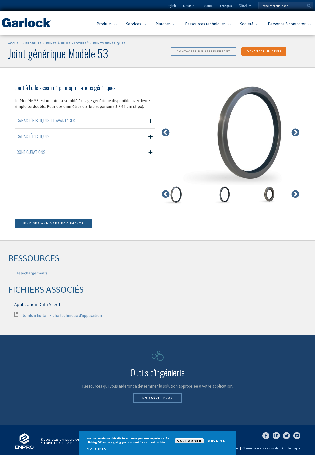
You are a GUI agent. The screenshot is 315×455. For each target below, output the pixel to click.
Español (207, 6)
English (171, 6)
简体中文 (245, 6)
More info (97, 448)
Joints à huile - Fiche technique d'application (62, 315)
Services (133, 24)
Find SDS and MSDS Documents (53, 223)
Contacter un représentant (203, 51)
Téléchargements (31, 273)
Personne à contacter (287, 24)
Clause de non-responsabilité (263, 448)
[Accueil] (26, 27)
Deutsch (189, 6)
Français (226, 6)
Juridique (294, 448)
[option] (230, 132)
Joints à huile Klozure (67, 43)
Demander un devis (264, 51)
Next (295, 133)
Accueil (14, 43)
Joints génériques (109, 43)
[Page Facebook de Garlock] (267, 438)
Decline (216, 440)
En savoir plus (157, 398)
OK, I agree (189, 440)
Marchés (163, 24)
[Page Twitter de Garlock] (287, 438)
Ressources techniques (205, 24)
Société (246, 24)
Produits (104, 24)
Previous (165, 133)
